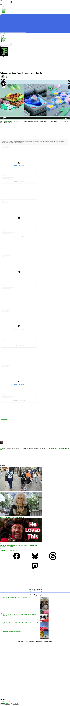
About (3, 35)
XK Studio (13, 121)
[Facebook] (0, 79)
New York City (21, 448)
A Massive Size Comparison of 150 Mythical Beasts (12, 631)
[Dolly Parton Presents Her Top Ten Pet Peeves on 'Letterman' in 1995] (44, 604)
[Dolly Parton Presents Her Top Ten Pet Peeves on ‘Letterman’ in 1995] (21, 515)
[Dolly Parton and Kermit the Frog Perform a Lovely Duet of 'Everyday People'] (44, 613)
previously (17, 121)
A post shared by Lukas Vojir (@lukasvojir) (19, 181)
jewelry (51, 448)
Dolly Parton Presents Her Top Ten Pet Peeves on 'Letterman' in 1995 (15, 597)
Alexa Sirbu (2, 121)
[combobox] (5, 44)
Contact (3, 41)
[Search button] (11, 44)
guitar (57, 448)
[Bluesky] (2, 79)
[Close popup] (1, 14)
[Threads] (3, 79)
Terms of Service (8, 700)
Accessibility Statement (4, 701)
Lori (0, 448)
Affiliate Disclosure (12, 701)
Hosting (3, 37)
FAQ (3, 36)
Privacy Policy (2, 700)
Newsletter (4, 38)
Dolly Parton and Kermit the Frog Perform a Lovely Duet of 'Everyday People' (16, 605)
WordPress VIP (17, 703)
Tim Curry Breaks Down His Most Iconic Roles (9, 550)
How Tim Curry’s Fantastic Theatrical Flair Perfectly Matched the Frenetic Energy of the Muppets (18, 542)
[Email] (4, 79)
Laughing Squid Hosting (35, 591)
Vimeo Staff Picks (4, 419)
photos (62, 448)
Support (3, 40)
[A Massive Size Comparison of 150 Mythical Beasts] (44, 638)
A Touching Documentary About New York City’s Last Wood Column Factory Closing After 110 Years (19, 545)
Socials (3, 39)
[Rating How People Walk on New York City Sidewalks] (21, 490)
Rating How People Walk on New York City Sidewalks (10, 491)
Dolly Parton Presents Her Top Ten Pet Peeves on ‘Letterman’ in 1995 (13, 517)
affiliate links (28, 641)
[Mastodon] (35, 569)
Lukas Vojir (8, 121)
